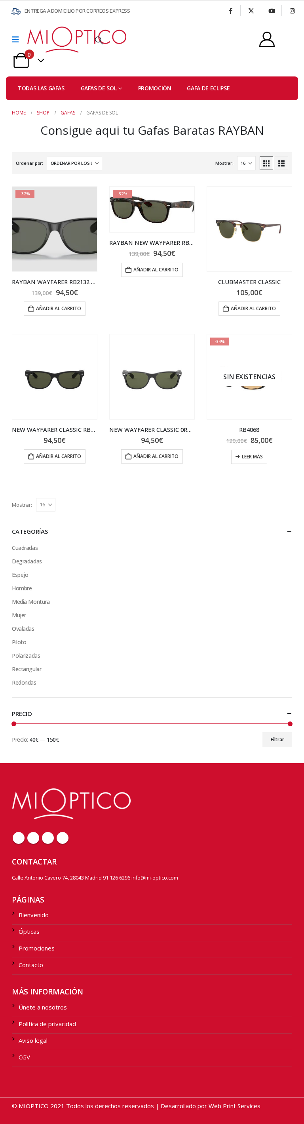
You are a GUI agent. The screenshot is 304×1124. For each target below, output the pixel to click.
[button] (99, 40)
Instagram (62, 838)
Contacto (31, 965)
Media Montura (31, 601)
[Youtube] (272, 11)
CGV (24, 1057)
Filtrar (277, 739)
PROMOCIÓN (154, 88)
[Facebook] (230, 11)
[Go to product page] (249, 229)
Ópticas (29, 931)
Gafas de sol (99, 88)
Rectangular (26, 669)
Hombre (22, 588)
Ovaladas (23, 628)
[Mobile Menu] (18, 39)
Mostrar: (224, 163)
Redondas (24, 682)
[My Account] (267, 39)
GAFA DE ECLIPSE (208, 88)
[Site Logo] (49, 39)
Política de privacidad (47, 1024)
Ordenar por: (29, 163)
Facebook (19, 838)
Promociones (37, 948)
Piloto (19, 642)
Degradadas (27, 561)
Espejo (20, 574)
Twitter (33, 838)
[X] (251, 11)
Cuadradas (25, 548)
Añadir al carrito (58, 308)
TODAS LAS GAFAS (41, 88)
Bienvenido (34, 915)
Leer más (252, 456)
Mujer (19, 615)
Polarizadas (26, 655)
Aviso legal (33, 1040)
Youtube (48, 838)
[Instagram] (292, 11)
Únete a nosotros (43, 1007)
